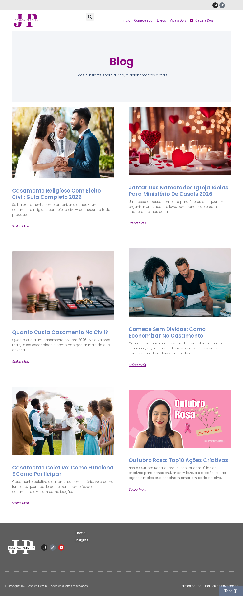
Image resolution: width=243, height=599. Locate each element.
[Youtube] (61, 547)
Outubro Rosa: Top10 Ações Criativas (178, 460)
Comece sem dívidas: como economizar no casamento (167, 332)
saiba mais (20, 226)
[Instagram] (215, 5)
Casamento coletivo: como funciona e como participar (63, 471)
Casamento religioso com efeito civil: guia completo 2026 (56, 194)
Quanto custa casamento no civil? (60, 332)
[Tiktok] (222, 5)
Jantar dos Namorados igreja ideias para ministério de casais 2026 (178, 191)
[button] (90, 17)
